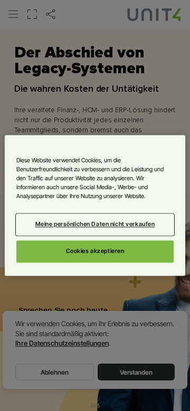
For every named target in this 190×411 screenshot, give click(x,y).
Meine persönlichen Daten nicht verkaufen (95, 224)
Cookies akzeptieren (95, 251)
